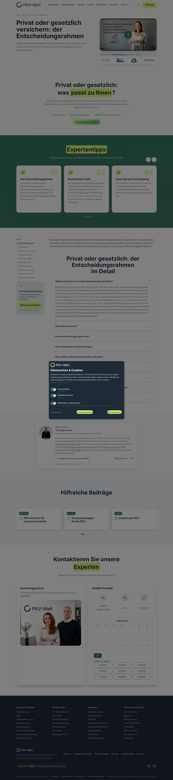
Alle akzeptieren (114, 412)
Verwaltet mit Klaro (116, 416)
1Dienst (61, 392)
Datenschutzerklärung (59, 382)
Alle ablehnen (56, 412)
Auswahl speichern (84, 412)
